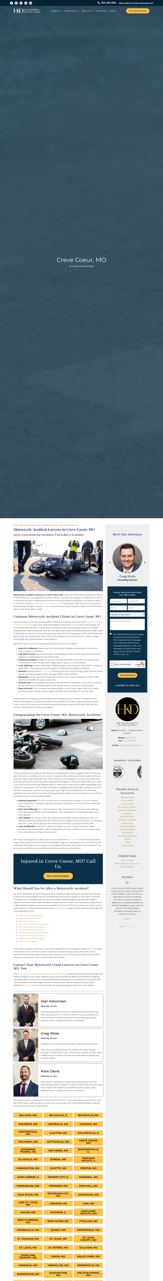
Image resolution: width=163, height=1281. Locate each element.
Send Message (127, 675)
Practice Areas (70, 11)
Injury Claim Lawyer (27, 941)
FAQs (92, 949)
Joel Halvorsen (53, 1001)
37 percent (46, 671)
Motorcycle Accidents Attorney (33, 933)
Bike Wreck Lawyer (27, 921)
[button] (110, 562)
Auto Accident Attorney (29, 918)
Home (15, 525)
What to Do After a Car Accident (33, 924)
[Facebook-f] (11, 3)
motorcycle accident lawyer (47, 603)
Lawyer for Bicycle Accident (31, 935)
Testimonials (101, 11)
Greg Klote (50, 1033)
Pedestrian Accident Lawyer (31, 938)
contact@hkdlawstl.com (130, 745)
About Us (55, 11)
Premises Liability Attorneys (31, 927)
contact (73, 839)
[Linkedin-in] (25, 3)
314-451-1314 (131, 738)
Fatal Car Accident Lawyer (30, 915)
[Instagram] (16, 3)
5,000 (73, 625)
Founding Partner (127, 580)
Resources (86, 11)
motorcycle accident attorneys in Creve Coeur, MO (42, 974)
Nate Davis (50, 1071)
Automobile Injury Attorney (31, 930)
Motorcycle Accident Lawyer (30, 525)
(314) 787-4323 (129, 741)
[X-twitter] (21, 3)
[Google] (30, 3)
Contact (111, 11)
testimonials (61, 908)
